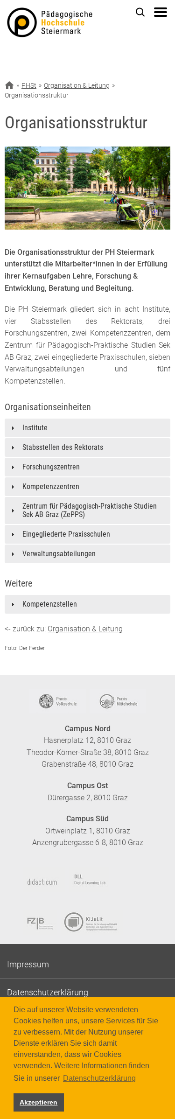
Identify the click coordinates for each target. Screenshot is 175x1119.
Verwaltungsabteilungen (59, 553)
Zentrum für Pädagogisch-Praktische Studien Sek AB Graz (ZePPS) (89, 510)
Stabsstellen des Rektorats (62, 447)
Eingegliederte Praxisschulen (66, 534)
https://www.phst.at (64, 23)
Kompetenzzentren (50, 486)
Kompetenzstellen (49, 604)
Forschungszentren (51, 466)
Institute (35, 427)
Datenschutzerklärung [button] (99, 1078)
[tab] (87, 428)
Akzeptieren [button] (38, 1102)
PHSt (28, 85)
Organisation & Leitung (77, 85)
